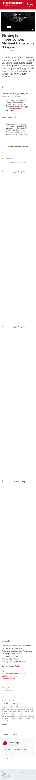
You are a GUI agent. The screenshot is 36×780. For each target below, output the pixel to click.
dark (9, 688)
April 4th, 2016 (13, 745)
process (7, 690)
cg (6, 688)
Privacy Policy (6, 776)
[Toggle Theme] (28, 4)
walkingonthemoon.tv (10, 676)
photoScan (17, 108)
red (12, 690)
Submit (4, 773)
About (3, 772)
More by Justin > (7, 724)
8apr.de (4, 670)
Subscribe (5, 777)
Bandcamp (19, 666)
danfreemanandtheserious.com (13, 673)
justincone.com (22, 704)
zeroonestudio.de (8, 678)
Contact (4, 774)
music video (24, 688)
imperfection (15, 688)
